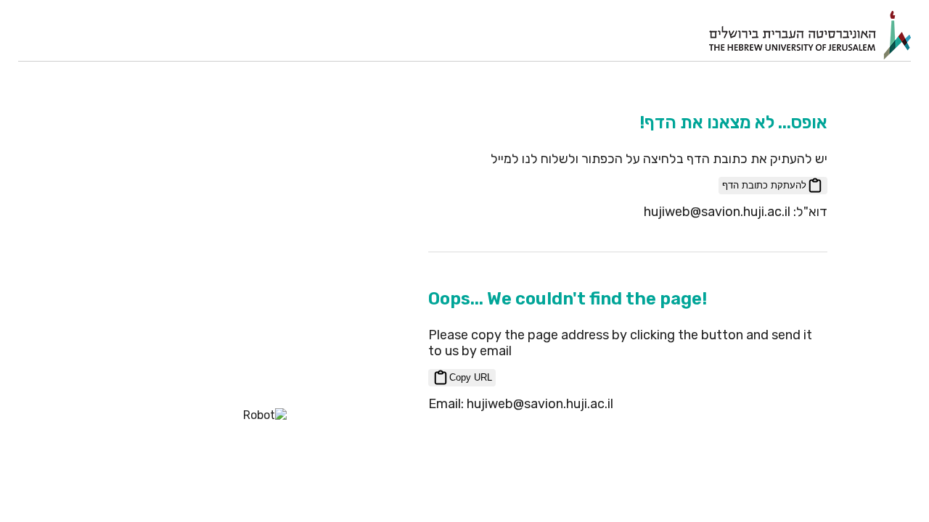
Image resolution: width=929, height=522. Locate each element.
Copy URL (470, 377)
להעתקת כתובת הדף (764, 185)
